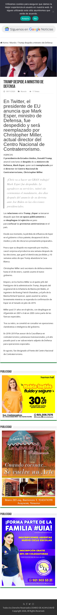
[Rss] (24, 604)
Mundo (13, 42)
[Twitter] (29, 604)
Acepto (25, 18)
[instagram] (33, 604)
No (35, 18)
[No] (53, 11)
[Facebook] (27, 604)
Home (5, 42)
